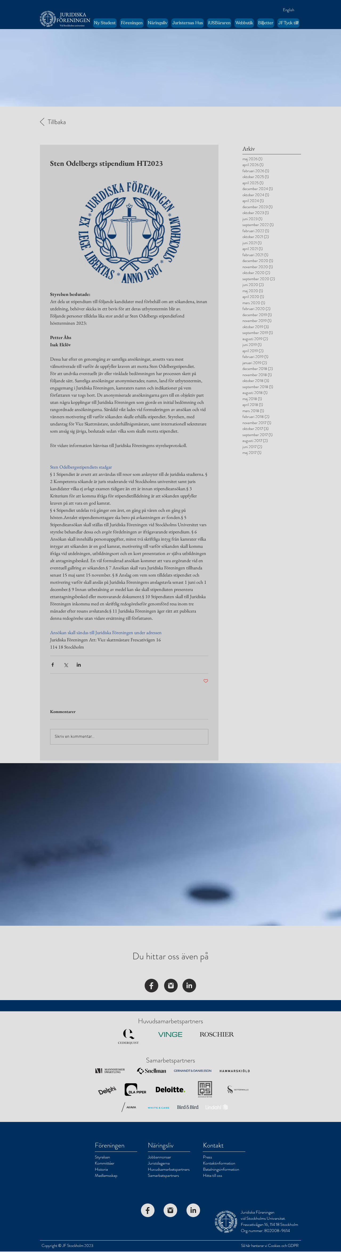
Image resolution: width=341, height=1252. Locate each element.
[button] (132, 23)
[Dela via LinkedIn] (78, 664)
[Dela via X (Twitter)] (65, 664)
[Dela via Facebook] (52, 664)
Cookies (274, 1246)
